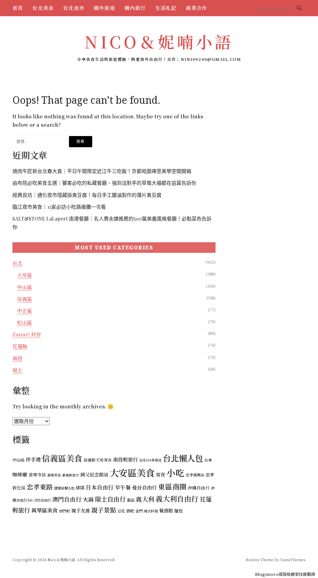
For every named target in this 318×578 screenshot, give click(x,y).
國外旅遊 (104, 7)
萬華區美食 (44, 510)
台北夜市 (73, 7)
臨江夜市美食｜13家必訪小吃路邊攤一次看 (59, 206)
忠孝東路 (40, 486)
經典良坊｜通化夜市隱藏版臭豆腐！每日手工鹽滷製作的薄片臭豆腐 (86, 195)
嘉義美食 (54, 474)
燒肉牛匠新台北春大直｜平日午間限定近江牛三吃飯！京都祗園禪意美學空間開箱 (101, 171)
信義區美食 (62, 458)
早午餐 (123, 487)
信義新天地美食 (98, 460)
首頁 (17, 7)
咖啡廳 (19, 474)
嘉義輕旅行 (70, 475)
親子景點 (103, 509)
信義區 (24, 299)
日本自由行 (100, 487)
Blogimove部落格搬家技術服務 (285, 574)
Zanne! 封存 (26, 334)
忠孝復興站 (195, 474)
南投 (17, 358)
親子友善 (80, 510)
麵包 (178, 510)
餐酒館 (166, 510)
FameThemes (293, 559)
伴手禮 (33, 459)
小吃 (175, 472)
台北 (17, 263)
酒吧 (130, 511)
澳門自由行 (67, 499)
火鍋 (88, 499)
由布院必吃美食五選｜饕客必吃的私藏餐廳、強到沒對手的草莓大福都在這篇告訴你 (104, 183)
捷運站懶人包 (64, 487)
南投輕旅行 (125, 459)
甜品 (130, 500)
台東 (208, 459)
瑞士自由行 (110, 498)
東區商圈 (172, 486)
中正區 (24, 310)
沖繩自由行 (199, 488)
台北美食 (43, 7)
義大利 (145, 498)
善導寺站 (37, 474)
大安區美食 (132, 472)
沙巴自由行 (42, 500)
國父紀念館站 (94, 474)
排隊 (80, 487)
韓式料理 (151, 510)
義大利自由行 (177, 499)
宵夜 (160, 474)
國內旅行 (135, 7)
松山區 (24, 322)
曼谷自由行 (144, 487)
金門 (139, 510)
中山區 (24, 287)
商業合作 (196, 7)
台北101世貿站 (150, 459)
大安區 (24, 275)
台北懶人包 (183, 458)
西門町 (64, 510)
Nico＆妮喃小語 (159, 41)
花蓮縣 (19, 346)
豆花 (121, 511)
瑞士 (17, 370)
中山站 (18, 460)
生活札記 (166, 7)
